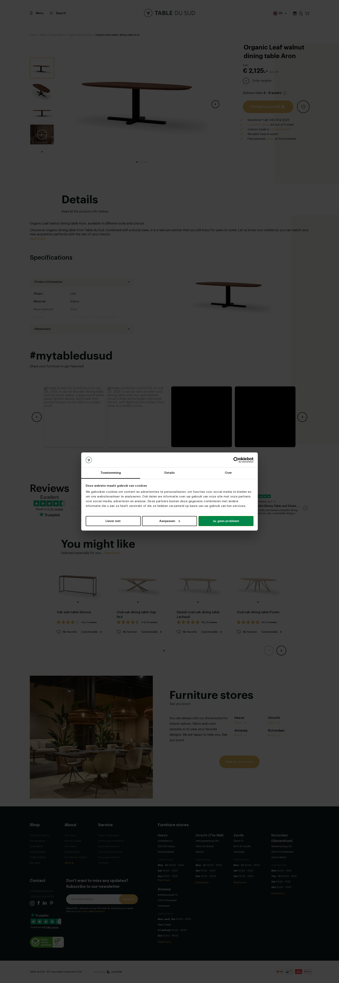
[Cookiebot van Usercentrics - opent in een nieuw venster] (236, 460)
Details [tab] (169, 472)
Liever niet (113, 520)
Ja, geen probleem (226, 520)
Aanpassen (167, 520)
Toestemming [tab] (110, 472)
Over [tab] (228, 472)
